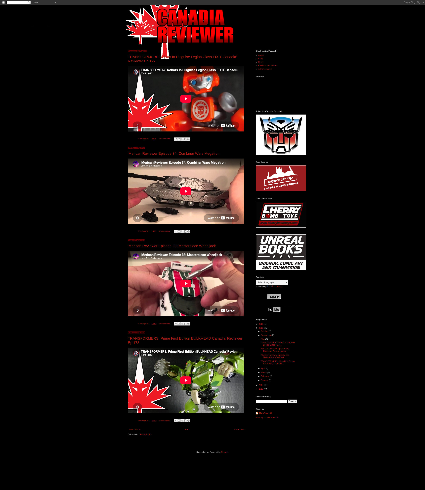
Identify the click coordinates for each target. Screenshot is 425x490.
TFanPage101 (265, 413)
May (263, 339)
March (264, 372)
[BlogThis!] (179, 139)
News (260, 62)
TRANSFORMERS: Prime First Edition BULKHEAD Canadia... (278, 362)
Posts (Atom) (146, 434)
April (263, 368)
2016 (261, 324)
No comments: (165, 139)
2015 (261, 328)
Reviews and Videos (267, 65)
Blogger (224, 452)
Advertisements (265, 69)
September (266, 335)
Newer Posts (134, 429)
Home (187, 429)
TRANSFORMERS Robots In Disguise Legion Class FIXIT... (278, 343)
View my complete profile (267, 417)
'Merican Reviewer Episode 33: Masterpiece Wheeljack (172, 246)
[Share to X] (182, 139)
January (265, 380)
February (265, 376)
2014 (261, 385)
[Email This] (175, 139)
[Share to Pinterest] (188, 139)
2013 (261, 389)
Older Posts (239, 429)
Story (260, 59)
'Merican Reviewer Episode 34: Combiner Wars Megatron (173, 153)
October (265, 331)
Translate (278, 287)
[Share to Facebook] (185, 139)
